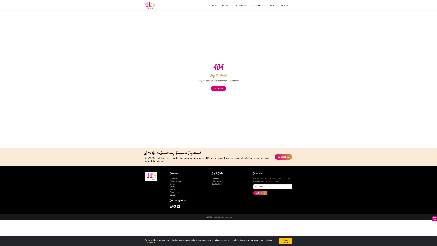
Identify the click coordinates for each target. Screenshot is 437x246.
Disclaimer (216, 178)
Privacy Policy (218, 181)
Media (271, 5)
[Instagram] (171, 206)
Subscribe (260, 193)
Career (173, 195)
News (172, 187)
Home (213, 5)
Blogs (172, 184)
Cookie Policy (217, 184)
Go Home (219, 88)
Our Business (241, 5)
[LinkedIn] (178, 206)
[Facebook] (174, 206)
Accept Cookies (285, 241)
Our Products (258, 5)
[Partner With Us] (434, 218)
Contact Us (285, 5)
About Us (225, 5)
